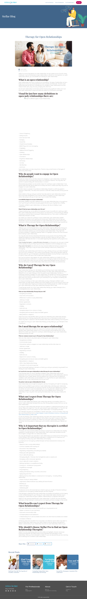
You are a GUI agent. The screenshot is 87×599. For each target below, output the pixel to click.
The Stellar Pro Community (50, 590)
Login (79, 2)
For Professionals (69, 2)
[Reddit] (15, 591)
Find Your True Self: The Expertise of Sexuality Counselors (17, 571)
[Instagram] (10, 591)
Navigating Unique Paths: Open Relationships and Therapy (40, 571)
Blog (26, 589)
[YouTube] (8, 591)
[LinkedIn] (13, 591)
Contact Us (68, 589)
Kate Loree (34, 414)
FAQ (67, 590)
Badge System (29, 590)
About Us (47, 589)
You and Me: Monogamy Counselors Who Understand (66, 571)
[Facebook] (6, 591)
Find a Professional (59, 2)
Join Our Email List (49, 2)
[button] (31, 543)
